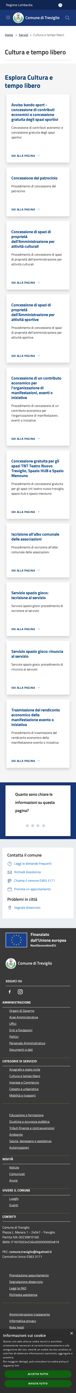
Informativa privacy (22, 1320)
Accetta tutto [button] (38, 1374)
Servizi (23, 34)
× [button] (71, 1333)
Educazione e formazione (26, 1115)
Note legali (16, 1327)
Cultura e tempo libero (24, 1075)
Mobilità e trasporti (22, 1095)
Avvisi (13, 1180)
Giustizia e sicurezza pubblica (29, 1121)
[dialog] (38, 1361)
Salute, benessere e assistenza (30, 1141)
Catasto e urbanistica (24, 1088)
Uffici (12, 1023)
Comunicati (17, 1173)
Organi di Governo (21, 1010)
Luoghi (14, 1198)
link (17, 1365)
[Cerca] (67, 17)
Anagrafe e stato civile (24, 1069)
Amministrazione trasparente (29, 1314)
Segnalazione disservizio (26, 1281)
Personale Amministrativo (27, 1043)
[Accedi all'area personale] (60, 5)
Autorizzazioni (19, 1147)
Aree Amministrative (23, 1017)
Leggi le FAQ (17, 1288)
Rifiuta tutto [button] (38, 1383)
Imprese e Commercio (24, 1082)
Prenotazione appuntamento (29, 1275)
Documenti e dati (21, 1049)
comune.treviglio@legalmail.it (30, 1251)
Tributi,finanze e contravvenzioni (32, 1128)
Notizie (14, 1167)
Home (9, 34)
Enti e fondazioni (20, 1030)
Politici (14, 1036)
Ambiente (16, 1134)
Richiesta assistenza (23, 1294)
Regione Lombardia (19, 4)
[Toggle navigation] (8, 17)
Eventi (13, 1205)
